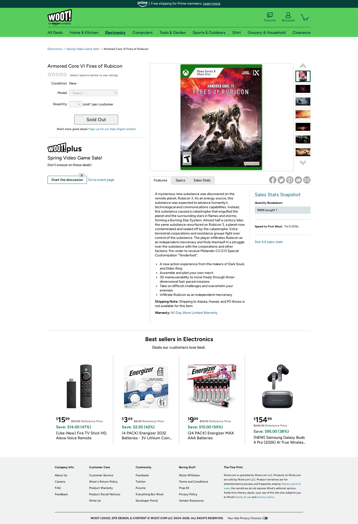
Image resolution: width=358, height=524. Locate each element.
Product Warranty (101, 488)
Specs (180, 180)
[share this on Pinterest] (289, 180)
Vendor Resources (191, 500)
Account (288, 20)
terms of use (243, 497)
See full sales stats (269, 242)
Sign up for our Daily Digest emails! (112, 129)
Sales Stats (202, 180)
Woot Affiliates (189, 475)
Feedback (61, 494)
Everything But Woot (150, 494)
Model (62, 93)
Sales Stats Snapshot (278, 194)
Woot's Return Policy (103, 481)
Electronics (55, 49)
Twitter (141, 481)
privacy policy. (266, 497)
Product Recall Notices (104, 494)
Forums (270, 20)
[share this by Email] (307, 180)
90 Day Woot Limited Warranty (194, 313)
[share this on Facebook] (272, 180)
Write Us (95, 500)
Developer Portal (147, 500)
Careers (60, 481)
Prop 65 (184, 488)
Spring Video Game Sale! (83, 49)
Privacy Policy (188, 494)
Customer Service (101, 475)
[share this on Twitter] (281, 180)
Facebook (142, 475)
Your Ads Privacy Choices (244, 518)
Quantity (60, 104)
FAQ (58, 488)
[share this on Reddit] (298, 180)
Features (160, 180)
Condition (59, 83)
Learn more (211, 3)
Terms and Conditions (193, 481)
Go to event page (101, 180)
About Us (61, 475)
